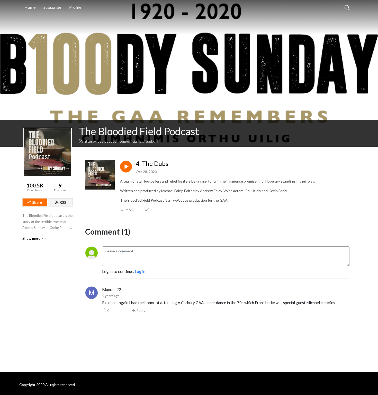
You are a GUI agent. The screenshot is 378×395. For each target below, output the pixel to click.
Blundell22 (111, 289)
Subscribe (52, 7)
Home (29, 7)
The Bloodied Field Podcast (139, 131)
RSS (63, 202)
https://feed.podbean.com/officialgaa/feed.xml (121, 141)
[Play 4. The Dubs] (126, 167)
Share (37, 202)
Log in (140, 271)
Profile (75, 7)
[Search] (347, 7)
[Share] (148, 210)
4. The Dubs (152, 163)
